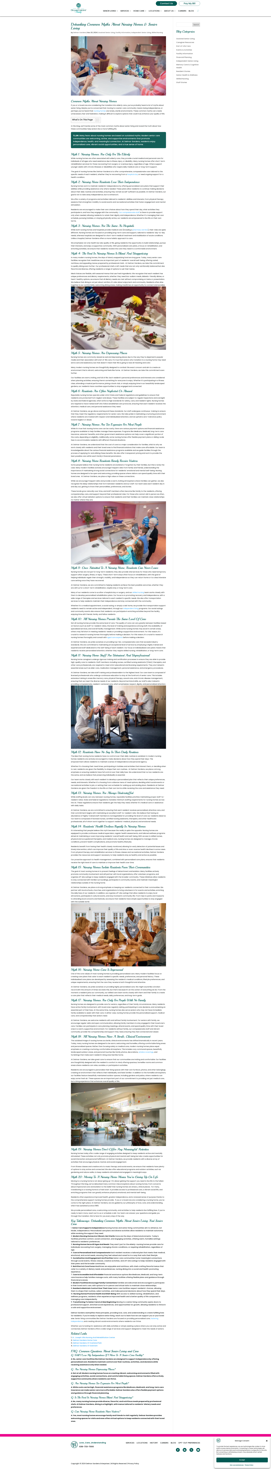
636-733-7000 (86, 1446)
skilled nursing (138, 592)
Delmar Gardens (79, 32)
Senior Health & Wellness (187, 75)
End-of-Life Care (183, 46)
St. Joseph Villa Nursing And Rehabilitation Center (93, 1337)
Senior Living (109, 11)
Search (196, 25)
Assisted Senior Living (107, 32)
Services (124, 11)
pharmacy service (140, 230)
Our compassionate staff (129, 212)
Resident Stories (183, 71)
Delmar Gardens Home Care (85, 1340)
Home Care (138, 11)
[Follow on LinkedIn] (185, 1450)
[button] (267, 1441)
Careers (182, 11)
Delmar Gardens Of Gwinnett (85, 1346)
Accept (242, 1460)
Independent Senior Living (141, 32)
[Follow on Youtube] (198, 1450)
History (154, 1443)
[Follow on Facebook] (178, 1450)
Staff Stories (181, 82)
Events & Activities (184, 50)
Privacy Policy (249, 1465)
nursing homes (100, 111)
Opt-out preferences (237, 1465)
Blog (191, 11)
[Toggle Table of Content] (96, 120)
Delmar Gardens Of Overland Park (87, 1343)
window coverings (146, 1052)
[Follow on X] (191, 1450)
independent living (130, 608)
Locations (154, 11)
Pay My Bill (189, 3)
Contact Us (166, 3)
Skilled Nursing (157, 32)
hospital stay (132, 174)
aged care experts (115, 637)
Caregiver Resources (185, 42)
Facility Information (123, 32)
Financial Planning (184, 57)
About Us (169, 11)
